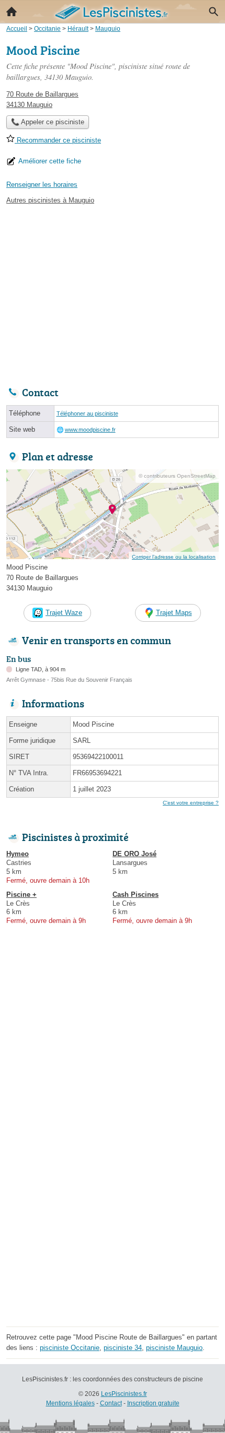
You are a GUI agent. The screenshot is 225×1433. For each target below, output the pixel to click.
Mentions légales (70, 1403)
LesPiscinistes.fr (124, 1394)
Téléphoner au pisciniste (87, 413)
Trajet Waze (64, 613)
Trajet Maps (174, 613)
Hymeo (17, 854)
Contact (111, 1403)
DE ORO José (134, 854)
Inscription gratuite (153, 1403)
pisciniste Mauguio (174, 1348)
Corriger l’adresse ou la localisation (174, 557)
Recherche (213, 11)
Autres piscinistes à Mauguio (50, 200)
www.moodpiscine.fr (90, 430)
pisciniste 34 (123, 1348)
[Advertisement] (112, 1211)
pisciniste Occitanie (69, 1348)
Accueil (11, 11)
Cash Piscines (136, 894)
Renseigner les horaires (41, 184)
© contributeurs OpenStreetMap (177, 476)
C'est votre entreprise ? (191, 803)
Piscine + (21, 894)
